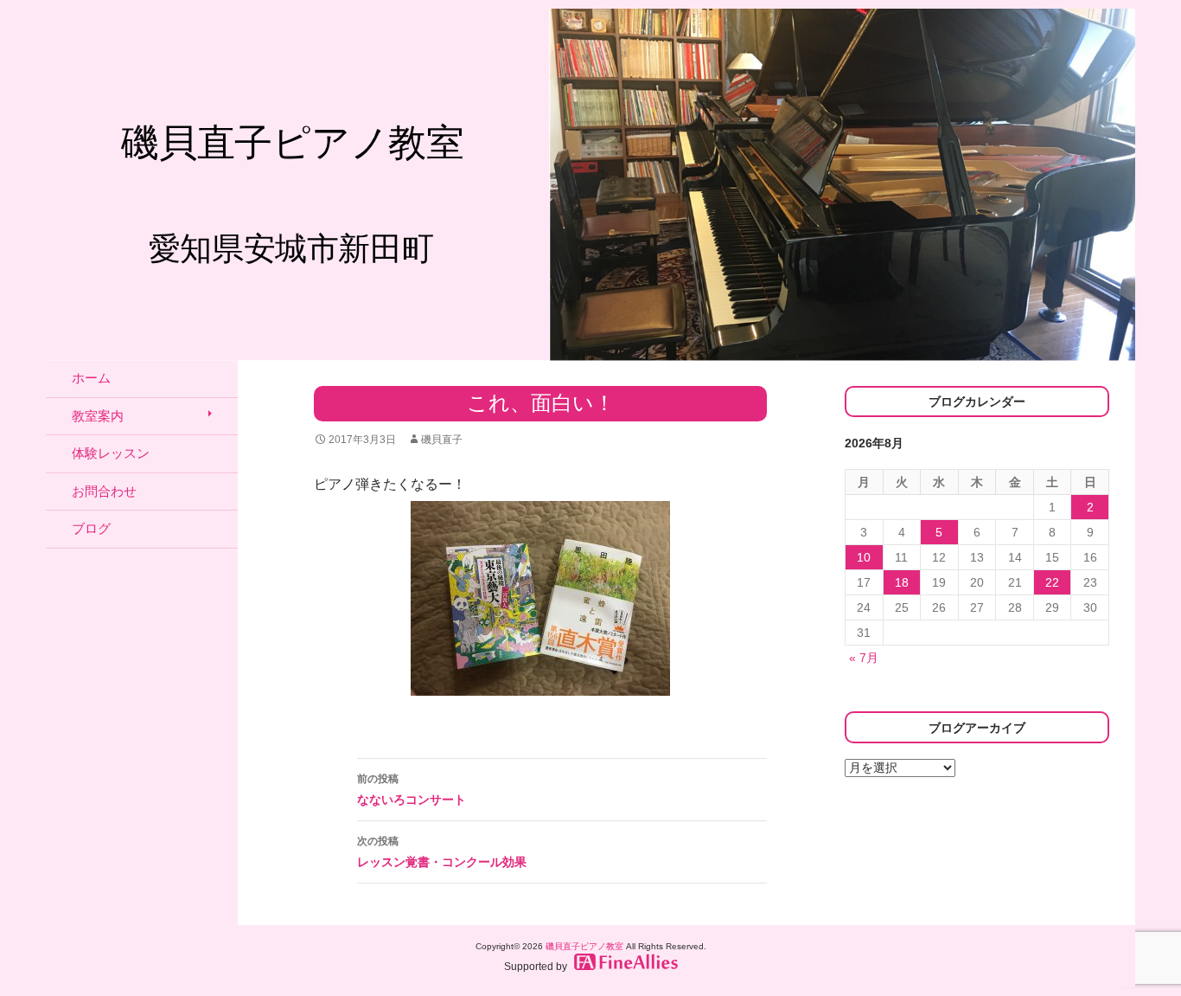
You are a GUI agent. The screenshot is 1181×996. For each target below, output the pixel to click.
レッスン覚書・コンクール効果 (442, 852)
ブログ (91, 528)
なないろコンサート (411, 789)
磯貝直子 (442, 440)
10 (864, 557)
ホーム (91, 377)
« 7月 (863, 658)
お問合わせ (104, 491)
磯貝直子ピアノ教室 (584, 946)
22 (1052, 582)
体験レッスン (111, 453)
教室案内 (98, 415)
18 (902, 582)
